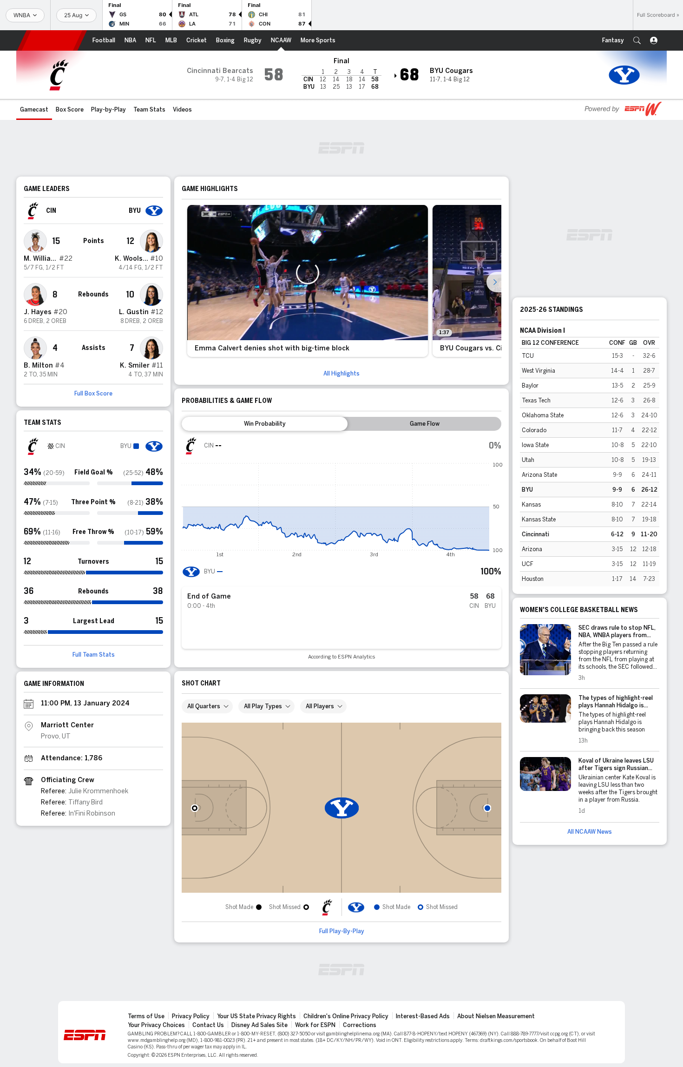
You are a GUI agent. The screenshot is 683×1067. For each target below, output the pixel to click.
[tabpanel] (341, 548)
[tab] (265, 424)
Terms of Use (146, 1016)
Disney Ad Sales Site (259, 1025)
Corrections (359, 1025)
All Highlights (341, 373)
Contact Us (208, 1025)
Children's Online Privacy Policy (345, 1016)
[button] (637, 40)
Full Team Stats (93, 655)
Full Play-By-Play (341, 931)
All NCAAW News (589, 832)
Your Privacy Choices (156, 1025)
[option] (307, 281)
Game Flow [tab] (425, 424)
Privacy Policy (191, 1016)
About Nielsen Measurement (496, 1016)
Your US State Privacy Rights (256, 1016)
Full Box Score (93, 393)
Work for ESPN (315, 1025)
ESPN (52, 40)
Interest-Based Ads (423, 1016)
